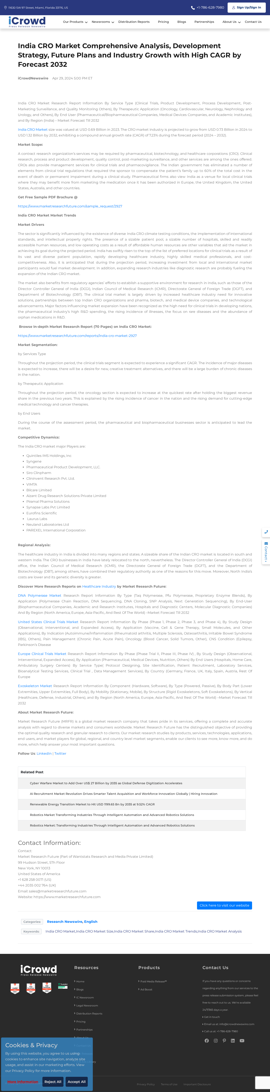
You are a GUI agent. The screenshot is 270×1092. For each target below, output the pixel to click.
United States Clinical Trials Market (48, 622)
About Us (229, 22)
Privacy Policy (146, 1084)
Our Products (73, 22)
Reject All (53, 1082)
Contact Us (253, 22)
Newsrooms (101, 22)
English (90, 922)
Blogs (181, 22)
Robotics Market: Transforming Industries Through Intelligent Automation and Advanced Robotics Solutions (112, 825)
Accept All (77, 1082)
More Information (22, 1082)
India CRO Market (33, 130)
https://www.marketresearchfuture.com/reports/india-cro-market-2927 (77, 336)
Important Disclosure (197, 1084)
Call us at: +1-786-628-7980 (221, 1031)
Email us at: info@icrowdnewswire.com (229, 1024)
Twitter (60, 754)
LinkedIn (44, 754)
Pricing (163, 22)
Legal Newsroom (87, 1005)
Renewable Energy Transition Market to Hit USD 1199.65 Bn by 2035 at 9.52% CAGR (92, 804)
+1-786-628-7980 (210, 7)
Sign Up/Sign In (248, 7)
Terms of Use (169, 1084)
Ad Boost (146, 989)
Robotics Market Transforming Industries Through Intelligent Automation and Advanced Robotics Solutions (112, 815)
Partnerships (204, 22)
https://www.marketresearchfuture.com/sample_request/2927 (70, 206)
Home (80, 981)
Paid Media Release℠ (153, 981)
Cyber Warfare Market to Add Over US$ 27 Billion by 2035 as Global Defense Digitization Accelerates (106, 783)
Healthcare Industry (99, 586)
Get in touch (212, 1016)
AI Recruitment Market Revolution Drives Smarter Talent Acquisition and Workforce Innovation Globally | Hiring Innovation (123, 794)
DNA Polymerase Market (39, 596)
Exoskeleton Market (35, 686)
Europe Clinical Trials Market (42, 654)
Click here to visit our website (224, 905)
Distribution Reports (134, 22)
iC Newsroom (85, 997)
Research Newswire (64, 922)
